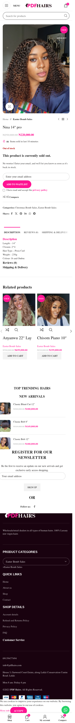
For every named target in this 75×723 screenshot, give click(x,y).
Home (6, 119)
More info (5, 710)
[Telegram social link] (34, 213)
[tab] (12, 232)
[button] (6, 69)
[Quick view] (16, 330)
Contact (7, 599)
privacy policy (40, 190)
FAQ (5, 632)
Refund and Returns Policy (16, 620)
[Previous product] (58, 119)
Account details (10, 614)
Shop (5, 593)
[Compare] (7, 330)
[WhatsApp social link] (30, 213)
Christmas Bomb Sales (26, 207)
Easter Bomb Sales (22, 119)
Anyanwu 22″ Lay (17, 337)
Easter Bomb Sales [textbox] (12, 567)
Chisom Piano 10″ (52, 337)
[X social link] (16, 213)
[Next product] (67, 119)
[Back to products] (63, 119)
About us (7, 587)
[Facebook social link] (11, 213)
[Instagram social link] (41, 506)
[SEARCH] (66, 16)
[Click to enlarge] (9, 107)
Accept (18, 710)
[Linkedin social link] (25, 213)
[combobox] (12, 567)
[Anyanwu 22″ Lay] (19, 309)
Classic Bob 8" (20, 421)
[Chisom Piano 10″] (53, 309)
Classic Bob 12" (21, 439)
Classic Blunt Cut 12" (24, 404)
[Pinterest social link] (21, 213)
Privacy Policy (10, 626)
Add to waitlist (17, 184)
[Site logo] (38, 5)
